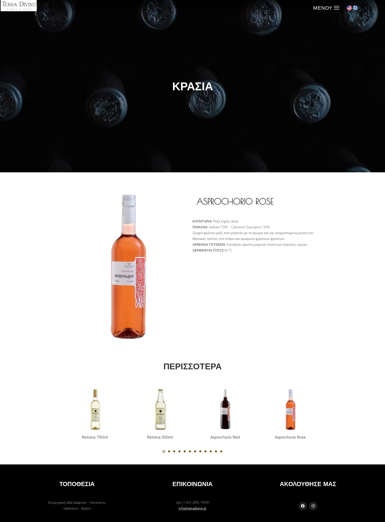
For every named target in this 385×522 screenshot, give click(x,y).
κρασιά (192, 86)
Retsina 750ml (95, 437)
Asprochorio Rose (290, 437)
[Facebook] (303, 506)
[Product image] (94, 409)
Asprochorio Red (225, 437)
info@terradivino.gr (192, 508)
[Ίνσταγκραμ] (313, 506)
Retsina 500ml (160, 437)
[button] (164, 451)
